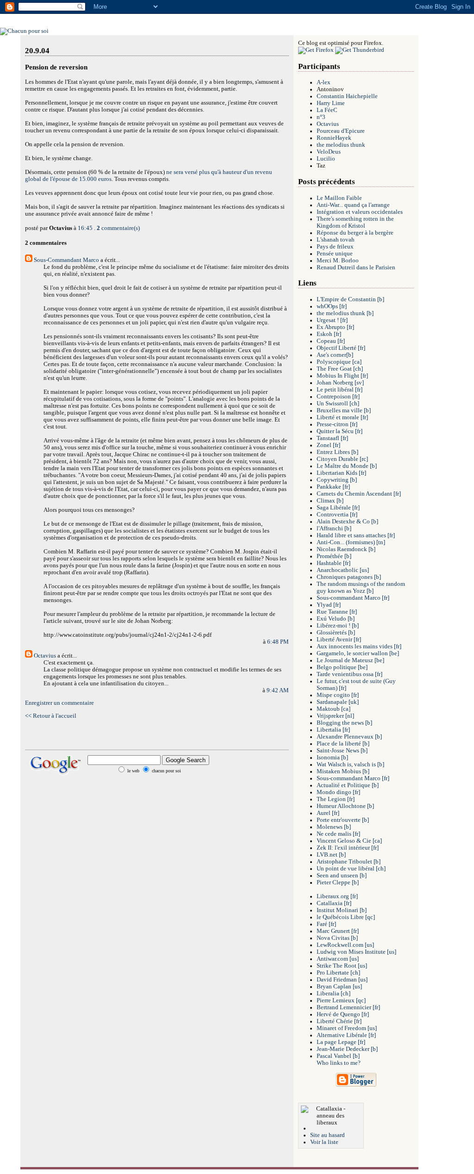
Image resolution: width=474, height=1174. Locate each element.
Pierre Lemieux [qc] (341, 1000)
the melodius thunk (341, 145)
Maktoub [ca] (333, 709)
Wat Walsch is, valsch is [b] (350, 764)
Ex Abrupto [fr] (335, 327)
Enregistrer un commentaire (59, 703)
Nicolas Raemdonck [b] (346, 549)
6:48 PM (278, 642)
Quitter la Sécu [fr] (339, 431)
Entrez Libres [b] (337, 452)
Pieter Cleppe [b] (338, 882)
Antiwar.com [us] (338, 959)
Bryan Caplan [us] (339, 986)
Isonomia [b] (332, 757)
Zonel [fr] (328, 445)
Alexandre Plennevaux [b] (349, 736)
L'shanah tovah (336, 239)
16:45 (85, 228)
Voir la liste (324, 1142)
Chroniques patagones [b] (349, 577)
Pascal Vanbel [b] (338, 1056)
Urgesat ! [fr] (332, 320)
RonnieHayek (334, 138)
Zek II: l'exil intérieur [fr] (348, 848)
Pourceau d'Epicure (341, 131)
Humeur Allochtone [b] (345, 806)
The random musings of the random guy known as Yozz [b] (361, 587)
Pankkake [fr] (333, 487)
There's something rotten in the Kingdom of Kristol (355, 222)
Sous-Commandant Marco (66, 260)
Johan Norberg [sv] (340, 382)
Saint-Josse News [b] (342, 750)
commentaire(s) (118, 228)
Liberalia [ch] (333, 993)
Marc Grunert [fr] (338, 931)
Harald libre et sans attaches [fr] (356, 535)
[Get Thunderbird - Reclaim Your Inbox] (359, 50)
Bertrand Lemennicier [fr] (348, 1007)
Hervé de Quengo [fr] (343, 1014)
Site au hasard (327, 1135)
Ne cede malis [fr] (338, 834)
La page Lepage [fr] (341, 1042)
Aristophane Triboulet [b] (348, 861)
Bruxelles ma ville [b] (344, 410)
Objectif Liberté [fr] (341, 348)
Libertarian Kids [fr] (341, 473)
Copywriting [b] (337, 480)
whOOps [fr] (332, 306)
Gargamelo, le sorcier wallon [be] (358, 653)
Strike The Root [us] (342, 966)
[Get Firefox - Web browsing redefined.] (316, 50)
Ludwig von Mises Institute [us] (356, 952)
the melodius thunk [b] (345, 313)
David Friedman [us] (342, 979)
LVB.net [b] (331, 854)
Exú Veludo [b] (336, 618)
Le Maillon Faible (339, 198)
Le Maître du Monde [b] (347, 466)
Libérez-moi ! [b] (338, 625)
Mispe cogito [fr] (338, 695)
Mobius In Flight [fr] (342, 376)
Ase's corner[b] (335, 355)
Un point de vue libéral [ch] (351, 868)
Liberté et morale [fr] (342, 417)
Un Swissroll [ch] (338, 403)
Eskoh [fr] (329, 334)
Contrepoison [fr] (338, 396)
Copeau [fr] (331, 341)
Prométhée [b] (334, 556)
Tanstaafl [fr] (332, 438)
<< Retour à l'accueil (50, 716)
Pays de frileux (335, 246)
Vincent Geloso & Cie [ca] (349, 841)
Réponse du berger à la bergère (355, 233)
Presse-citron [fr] (337, 424)
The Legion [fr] (336, 799)
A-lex (324, 82)
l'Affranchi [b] (334, 528)
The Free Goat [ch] (340, 369)
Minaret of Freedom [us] (347, 1028)
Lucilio (326, 158)
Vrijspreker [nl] (335, 716)
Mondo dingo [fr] (338, 792)
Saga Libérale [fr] (338, 507)
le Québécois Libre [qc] (346, 917)
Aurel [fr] (328, 813)
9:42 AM (278, 690)
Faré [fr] (326, 924)
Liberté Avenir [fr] (339, 639)
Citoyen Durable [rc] (342, 459)
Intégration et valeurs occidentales (360, 212)
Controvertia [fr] (337, 514)
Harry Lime (331, 103)
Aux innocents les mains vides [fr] (359, 646)
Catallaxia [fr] (334, 903)
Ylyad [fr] (329, 605)
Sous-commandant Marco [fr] (353, 598)
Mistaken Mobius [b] (343, 771)
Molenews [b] (334, 827)
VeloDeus (329, 152)
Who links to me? (339, 1063)
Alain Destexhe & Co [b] (347, 521)
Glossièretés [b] (336, 632)
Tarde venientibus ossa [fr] (349, 674)
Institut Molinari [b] (342, 910)
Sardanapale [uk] (338, 702)
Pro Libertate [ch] (338, 972)
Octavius (45, 655)
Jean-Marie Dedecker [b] (347, 1049)
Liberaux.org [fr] (337, 896)
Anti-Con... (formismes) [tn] (351, 542)
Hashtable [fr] (333, 563)
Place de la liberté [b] (343, 743)
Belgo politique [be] (342, 667)
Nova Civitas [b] (337, 938)
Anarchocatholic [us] (343, 570)
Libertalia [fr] (333, 730)
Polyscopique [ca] (339, 362)
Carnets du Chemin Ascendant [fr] (359, 494)
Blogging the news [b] (344, 723)
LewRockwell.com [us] (345, 945)
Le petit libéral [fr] (339, 389)
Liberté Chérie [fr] (339, 1021)
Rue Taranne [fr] (337, 612)
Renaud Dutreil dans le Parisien (356, 267)
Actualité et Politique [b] (348, 785)
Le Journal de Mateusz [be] (350, 660)
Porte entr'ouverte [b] (343, 820)
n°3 (321, 117)
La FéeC (327, 110)
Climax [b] (330, 500)
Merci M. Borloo (338, 260)
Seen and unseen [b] (342, 875)
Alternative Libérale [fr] (346, 1035)
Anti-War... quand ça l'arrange (353, 205)
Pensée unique (335, 253)
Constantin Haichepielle (347, 96)
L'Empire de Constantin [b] (350, 299)
